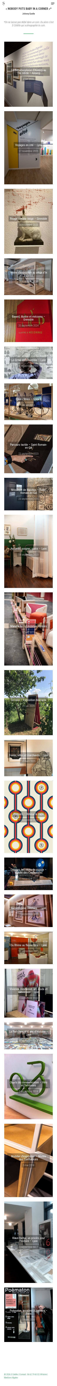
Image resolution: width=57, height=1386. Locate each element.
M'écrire (43, 1374)
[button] (52, 3)
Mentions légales (11, 1377)
